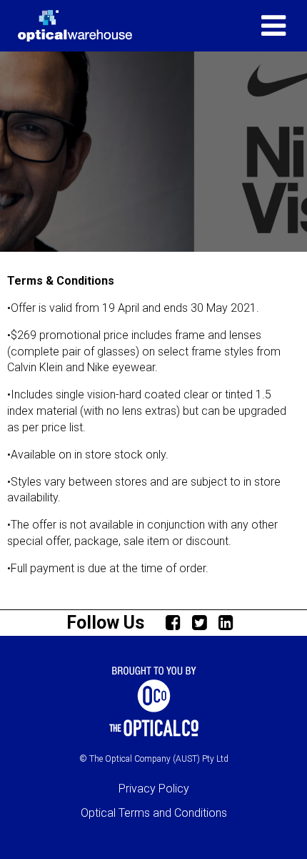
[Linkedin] (229, 621)
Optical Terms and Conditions (154, 813)
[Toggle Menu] (273, 25)
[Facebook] (177, 621)
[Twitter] (203, 621)
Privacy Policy (154, 788)
